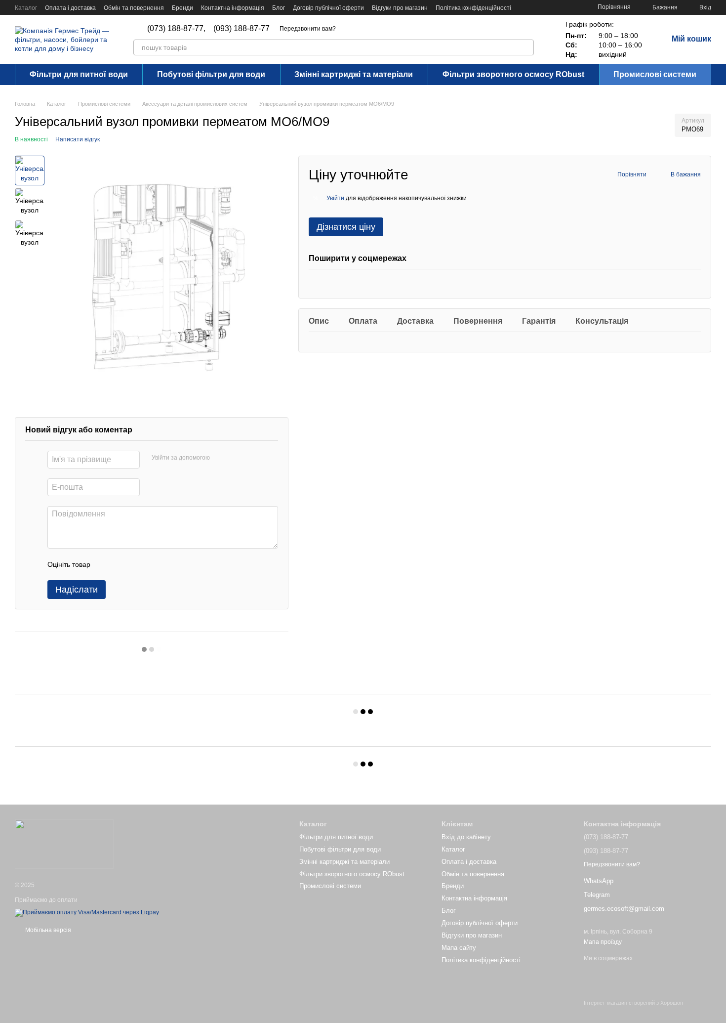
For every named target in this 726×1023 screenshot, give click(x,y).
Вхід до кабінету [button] (466, 837)
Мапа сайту (459, 947)
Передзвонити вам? (308, 28)
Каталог (26, 7)
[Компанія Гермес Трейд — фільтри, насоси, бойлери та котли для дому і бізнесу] (64, 843)
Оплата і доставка (70, 7)
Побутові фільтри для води (211, 74)
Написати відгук (77, 139)
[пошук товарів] (526, 47)
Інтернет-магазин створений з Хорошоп (633, 1003)
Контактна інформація (232, 7)
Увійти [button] (335, 198)
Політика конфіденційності (473, 7)
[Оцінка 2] (122, 564)
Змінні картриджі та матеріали (353, 74)
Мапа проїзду (603, 941)
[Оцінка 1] (107, 564)
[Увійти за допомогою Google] (236, 458)
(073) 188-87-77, (176, 29)
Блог (278, 7)
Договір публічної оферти (328, 7)
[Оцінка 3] (138, 564)
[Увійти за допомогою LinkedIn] (252, 458)
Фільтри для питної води (79, 74)
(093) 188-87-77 (241, 29)
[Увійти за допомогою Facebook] (221, 458)
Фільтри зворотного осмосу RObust (513, 74)
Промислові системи (654, 74)
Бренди (182, 7)
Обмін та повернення (134, 7)
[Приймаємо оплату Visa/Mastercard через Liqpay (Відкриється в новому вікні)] (87, 912)
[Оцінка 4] (154, 564)
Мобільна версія (47, 930)
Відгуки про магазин (400, 7)
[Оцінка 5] (170, 564)
